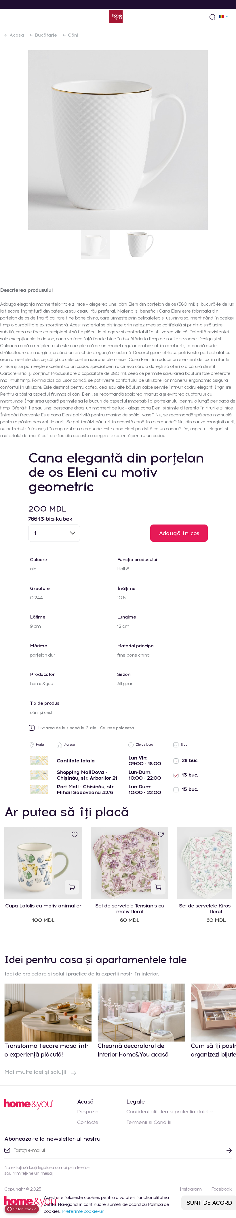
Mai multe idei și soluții (36, 1071)
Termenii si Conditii (148, 1122)
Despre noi (89, 1111)
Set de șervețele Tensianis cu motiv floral (129, 908)
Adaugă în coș (179, 533)
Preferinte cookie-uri (83, 1211)
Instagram (190, 1189)
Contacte (87, 1122)
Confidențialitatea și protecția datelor (169, 1111)
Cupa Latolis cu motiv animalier (43, 906)
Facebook (221, 1189)
